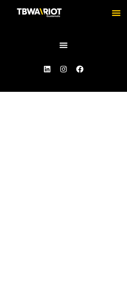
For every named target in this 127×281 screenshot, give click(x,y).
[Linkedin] (47, 69)
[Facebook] (79, 69)
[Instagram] (63, 69)
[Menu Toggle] (116, 13)
